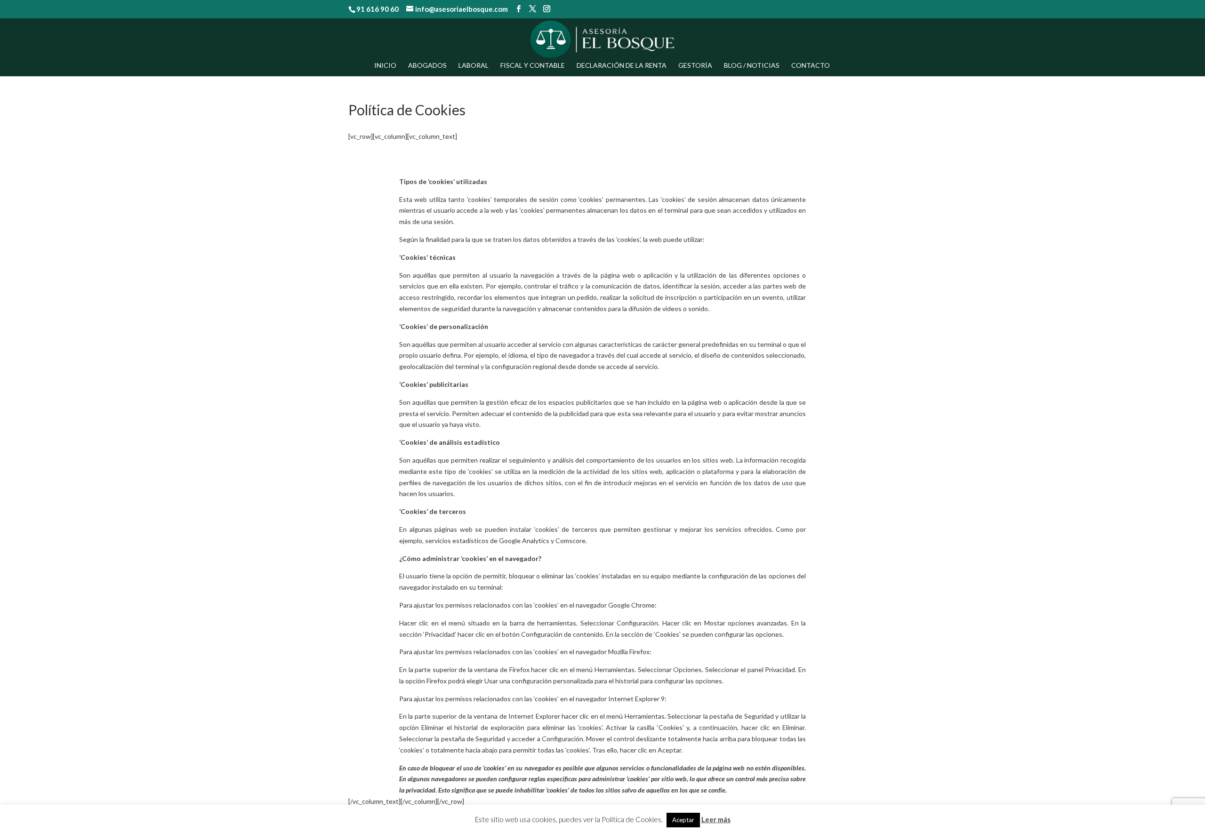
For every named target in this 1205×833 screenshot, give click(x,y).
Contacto (810, 65)
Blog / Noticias (751, 65)
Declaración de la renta (622, 65)
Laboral (473, 65)
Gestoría (695, 65)
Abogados (427, 65)
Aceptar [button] (683, 820)
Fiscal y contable (532, 65)
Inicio (385, 65)
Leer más (716, 819)
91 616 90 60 (377, 9)
